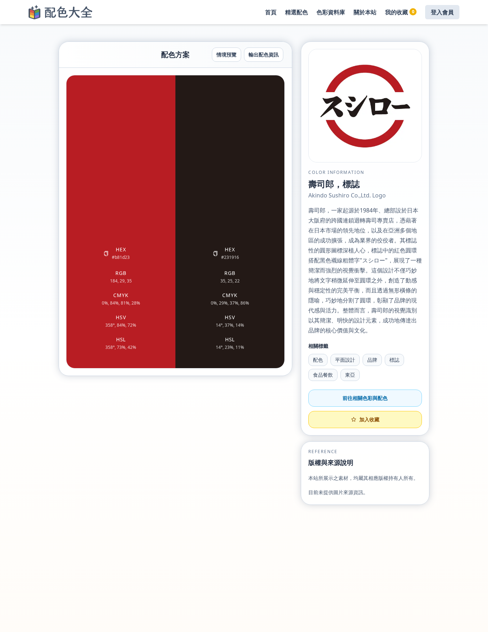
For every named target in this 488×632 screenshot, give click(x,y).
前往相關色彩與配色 (365, 398)
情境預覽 (226, 54)
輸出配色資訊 (264, 54)
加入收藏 (369, 419)
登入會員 (442, 12)
